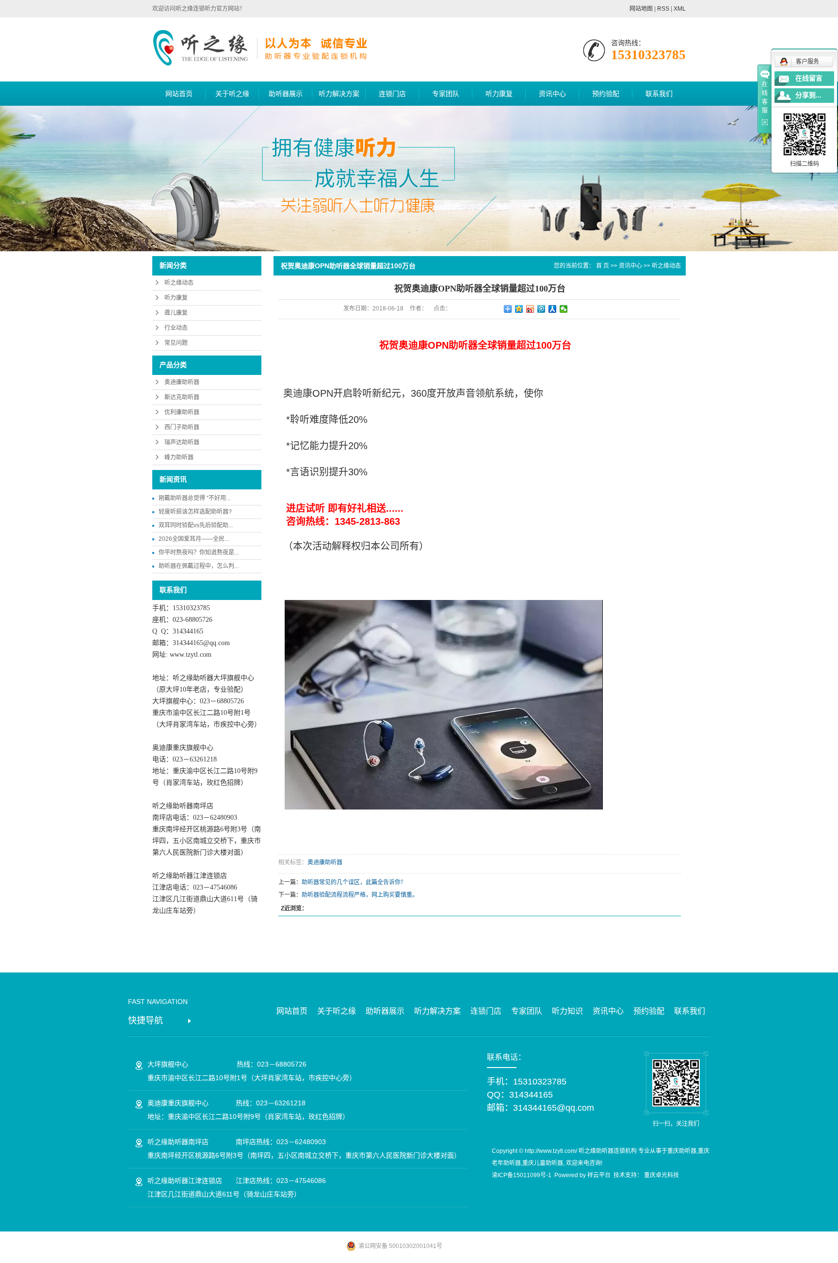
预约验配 (605, 93)
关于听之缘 (232, 93)
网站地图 (641, 8)
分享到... (808, 95)
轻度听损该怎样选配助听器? (195, 511)
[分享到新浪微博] (530, 309)
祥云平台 (599, 1175)
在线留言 (808, 78)
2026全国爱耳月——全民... (194, 538)
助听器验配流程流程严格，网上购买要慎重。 (360, 894)
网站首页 (179, 93)
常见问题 (176, 343)
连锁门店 (392, 93)
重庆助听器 (681, 1151)
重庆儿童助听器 (542, 1163)
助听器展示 (286, 93)
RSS (663, 8)
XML (680, 8)
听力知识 (567, 1011)
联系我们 (659, 93)
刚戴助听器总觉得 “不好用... (194, 498)
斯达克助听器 (181, 397)
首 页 (602, 265)
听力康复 (499, 93)
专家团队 (445, 93)
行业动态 (176, 327)
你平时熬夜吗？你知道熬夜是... (199, 552)
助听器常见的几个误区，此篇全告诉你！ (354, 882)
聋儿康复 (176, 312)
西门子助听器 (181, 427)
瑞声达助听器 (181, 442)
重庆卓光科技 (661, 1175)
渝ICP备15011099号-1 (521, 1175)
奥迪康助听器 (181, 382)
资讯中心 (552, 93)
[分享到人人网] (552, 309)
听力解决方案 (339, 93)
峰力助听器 (178, 457)
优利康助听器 (181, 412)
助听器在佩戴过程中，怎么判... (199, 566)
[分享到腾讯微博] (541, 309)
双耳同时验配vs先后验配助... (196, 525)
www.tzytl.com (190, 654)
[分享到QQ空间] (519, 309)
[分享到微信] (564, 309)
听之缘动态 (178, 282)
